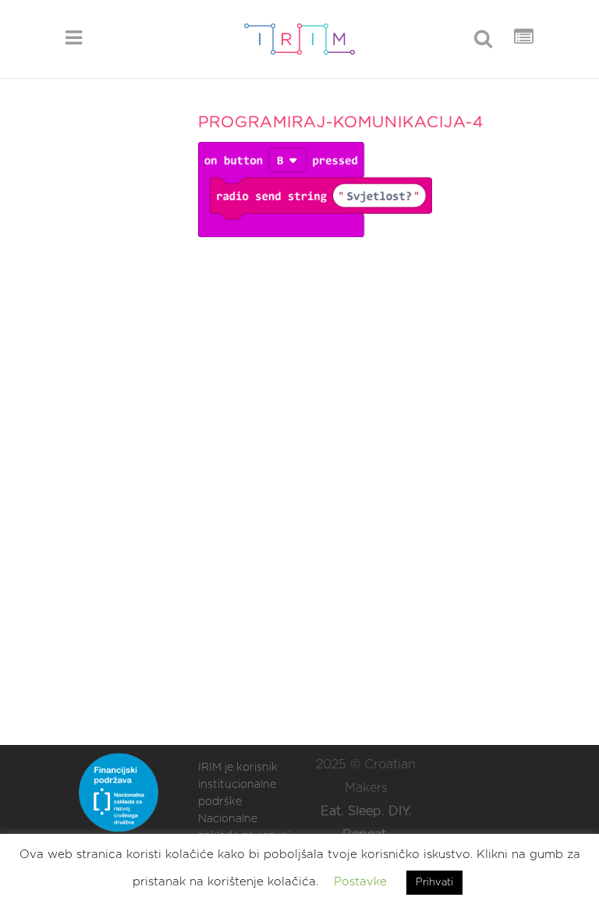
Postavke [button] (360, 882)
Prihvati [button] (434, 883)
